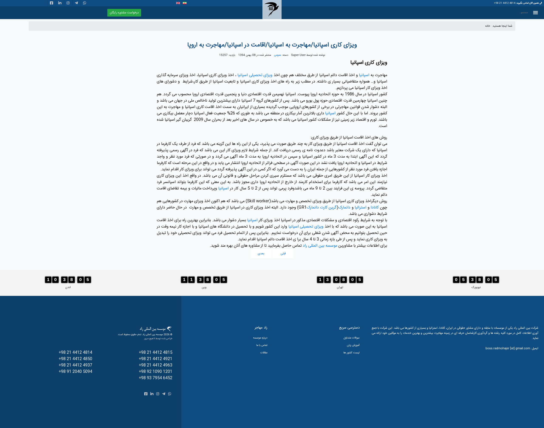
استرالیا (360, 207)
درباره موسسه (260, 338)
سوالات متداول (351, 338)
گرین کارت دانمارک (321, 207)
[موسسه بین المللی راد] (272, 9)
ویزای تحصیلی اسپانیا (254, 75)
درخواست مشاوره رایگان (124, 12)
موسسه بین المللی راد (320, 246)
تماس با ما (261, 345)
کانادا (374, 207)
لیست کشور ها (351, 353)
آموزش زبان (353, 345)
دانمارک (344, 207)
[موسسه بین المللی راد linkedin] (59, 3)
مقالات (263, 353)
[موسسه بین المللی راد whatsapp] (84, 3)
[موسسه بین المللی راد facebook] (51, 3)
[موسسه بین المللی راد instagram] (68, 3)
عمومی (277, 55)
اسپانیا (364, 75)
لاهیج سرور (149, 339)
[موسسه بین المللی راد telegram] (76, 3)
